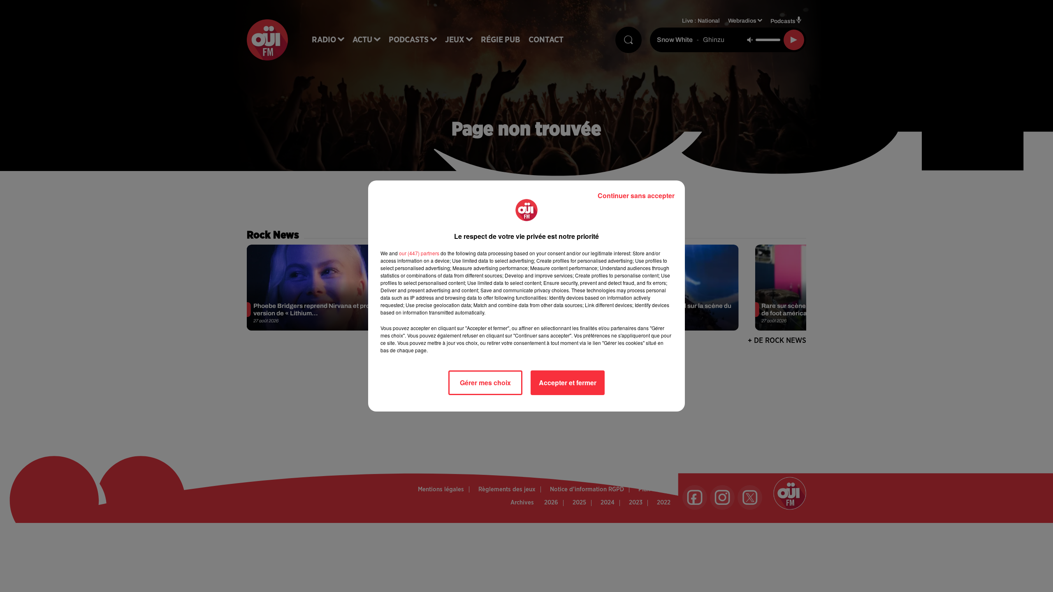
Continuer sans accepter (636, 195)
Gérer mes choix (485, 382)
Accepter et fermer (567, 382)
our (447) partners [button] (419, 253)
